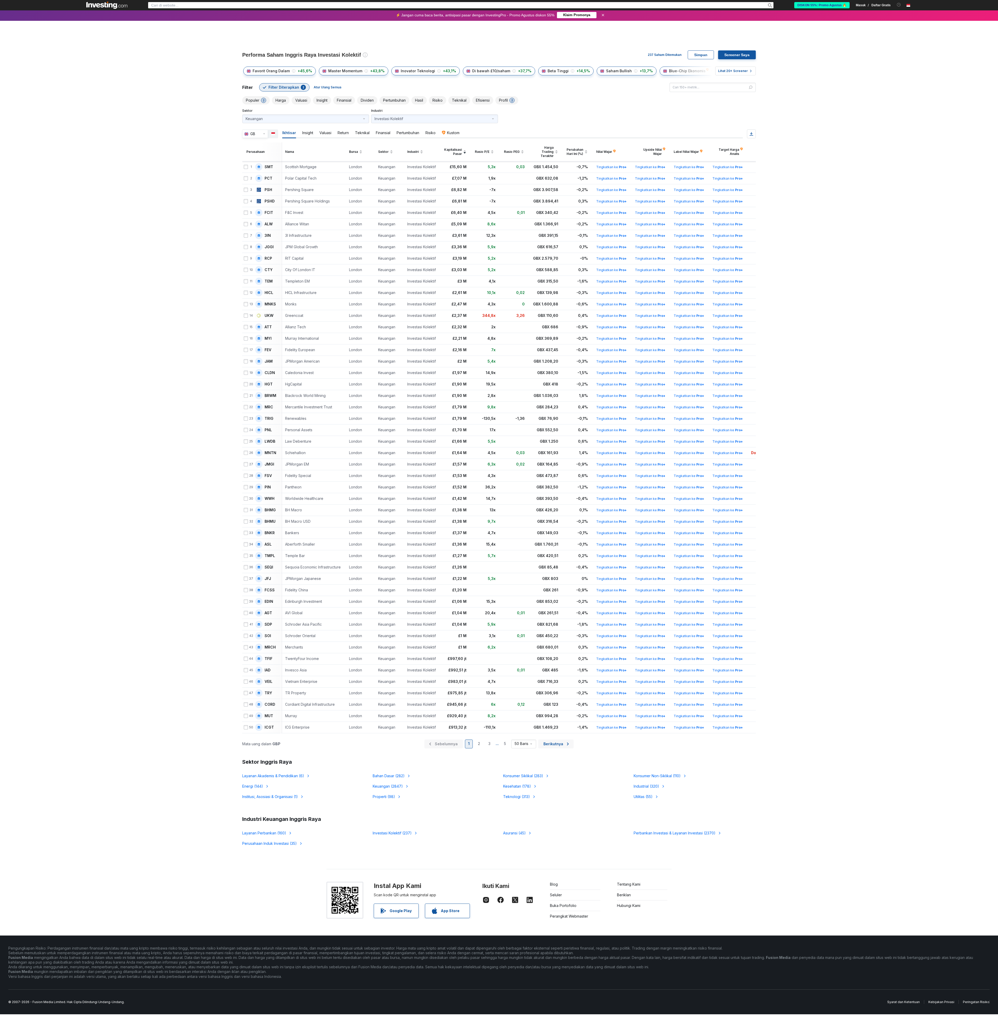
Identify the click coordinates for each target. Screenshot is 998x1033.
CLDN (270, 373)
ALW (269, 224)
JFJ (268, 578)
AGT (268, 613)
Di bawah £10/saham (491, 71)
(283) (523, 776)
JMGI (269, 464)
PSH (268, 190)
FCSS (270, 590)
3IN (268, 235)
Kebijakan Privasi (941, 1002)
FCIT (269, 212)
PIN (268, 487)
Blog (554, 884)
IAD (268, 670)
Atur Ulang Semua (327, 87)
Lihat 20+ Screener (733, 71)
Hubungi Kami (628, 905)
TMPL (270, 556)
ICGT (269, 727)
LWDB (270, 441)
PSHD (270, 201)
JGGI (269, 247)
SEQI (269, 567)
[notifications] (899, 4)
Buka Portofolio (563, 905)
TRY (268, 693)
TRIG (269, 418)
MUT (269, 716)
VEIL (268, 681)
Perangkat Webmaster (569, 916)
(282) (389, 776)
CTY (269, 270)
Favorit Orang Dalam (271, 71)
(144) (252, 786)
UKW (269, 315)
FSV (268, 476)
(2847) (388, 786)
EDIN (269, 601)
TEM (269, 281)
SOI (268, 636)
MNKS (270, 304)
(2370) (674, 833)
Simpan (700, 55)
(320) (646, 786)
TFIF (268, 659)
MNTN (270, 453)
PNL (268, 430)
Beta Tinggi (558, 71)
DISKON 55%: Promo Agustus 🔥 (821, 5)
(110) (657, 776)
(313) (516, 796)
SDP (268, 624)
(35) (269, 843)
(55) (643, 796)
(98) (384, 796)
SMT (269, 167)
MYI (268, 338)
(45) (514, 833)
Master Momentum (345, 71)
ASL (268, 544)
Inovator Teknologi (418, 71)
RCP (268, 258)
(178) (517, 786)
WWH (269, 498)
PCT (268, 178)
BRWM (270, 395)
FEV (268, 350)
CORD (270, 704)
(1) (270, 796)
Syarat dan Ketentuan (903, 1002)
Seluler (556, 895)
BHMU (270, 521)
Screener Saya (737, 55)
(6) (273, 776)
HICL (269, 293)
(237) (392, 833)
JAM (269, 361)
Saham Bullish (619, 71)
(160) (264, 833)
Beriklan (624, 895)
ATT (268, 327)
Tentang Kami (628, 884)
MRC (269, 407)
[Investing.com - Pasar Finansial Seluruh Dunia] (106, 5)
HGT (269, 384)
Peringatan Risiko (976, 1002)
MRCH (270, 647)
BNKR (270, 533)
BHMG (270, 510)
